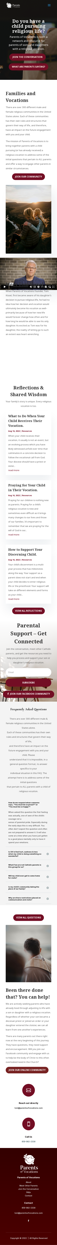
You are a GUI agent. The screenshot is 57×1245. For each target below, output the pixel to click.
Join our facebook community (30, 693)
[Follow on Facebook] (28, 1221)
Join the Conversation (27, 56)
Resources (27, 431)
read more (13, 470)
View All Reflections (28, 610)
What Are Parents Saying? (28, 66)
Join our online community (27, 1070)
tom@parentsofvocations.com (29, 1108)
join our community (28, 176)
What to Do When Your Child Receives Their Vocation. (26, 421)
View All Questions (28, 917)
